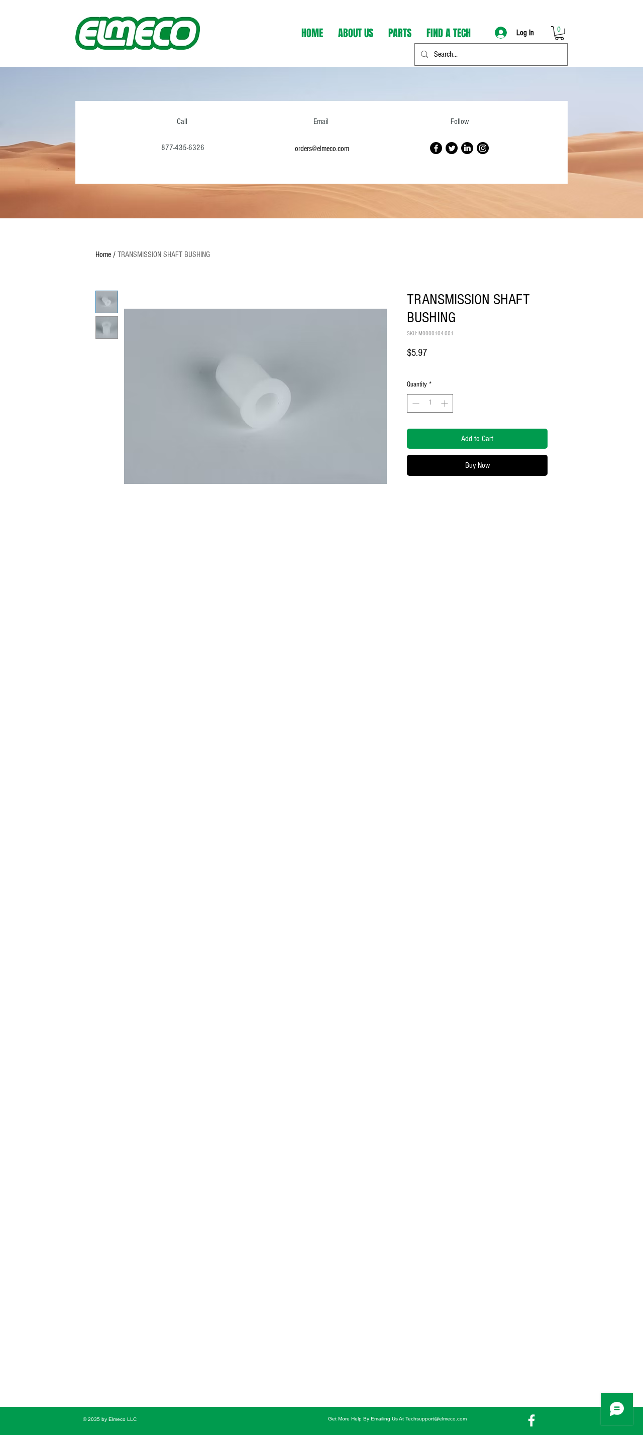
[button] (559, 33)
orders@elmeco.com (322, 148)
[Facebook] (436, 148)
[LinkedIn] (467, 148)
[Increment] (445, 403)
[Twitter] (452, 148)
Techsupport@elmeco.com (436, 1418)
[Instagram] (483, 148)
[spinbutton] (430, 403)
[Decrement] (414, 403)
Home (103, 254)
